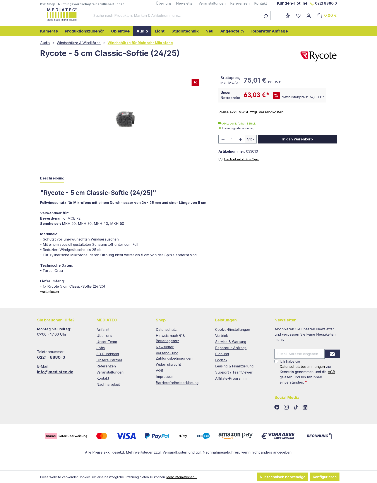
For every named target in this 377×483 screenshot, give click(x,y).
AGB (159, 370)
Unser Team (106, 342)
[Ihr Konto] (308, 15)
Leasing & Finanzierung (234, 366)
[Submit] (332, 354)
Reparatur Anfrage (231, 348)
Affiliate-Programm (231, 378)
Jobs (100, 348)
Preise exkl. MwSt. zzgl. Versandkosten (250, 112)
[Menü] (280, 14)
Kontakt (260, 3)
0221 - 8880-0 (51, 357)
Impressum (165, 376)
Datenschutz (166, 329)
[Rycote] (318, 56)
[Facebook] (277, 407)
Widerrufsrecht (168, 364)
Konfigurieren (325, 477)
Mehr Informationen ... (181, 477)
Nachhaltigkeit (108, 384)
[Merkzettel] (298, 15)
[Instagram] (287, 407)
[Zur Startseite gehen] (61, 14)
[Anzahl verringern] (223, 139)
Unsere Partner (109, 360)
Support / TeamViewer (234, 372)
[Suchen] (265, 15)
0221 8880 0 (326, 3)
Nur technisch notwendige (282, 477)
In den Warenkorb (297, 139)
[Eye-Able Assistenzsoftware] (288, 15)
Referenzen (240, 3)
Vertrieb (221, 335)
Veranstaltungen (212, 3)
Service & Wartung (230, 342)
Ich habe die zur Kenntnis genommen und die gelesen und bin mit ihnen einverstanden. (307, 371)
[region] (125, 120)
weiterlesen (49, 291)
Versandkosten (175, 452)
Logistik (221, 360)
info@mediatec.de (55, 372)
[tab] (52, 178)
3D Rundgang (107, 354)
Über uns (163, 3)
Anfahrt (102, 329)
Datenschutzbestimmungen (302, 366)
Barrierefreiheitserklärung (177, 383)
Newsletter (185, 3)
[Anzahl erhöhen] (240, 139)
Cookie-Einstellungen (232, 329)
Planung (222, 354)
